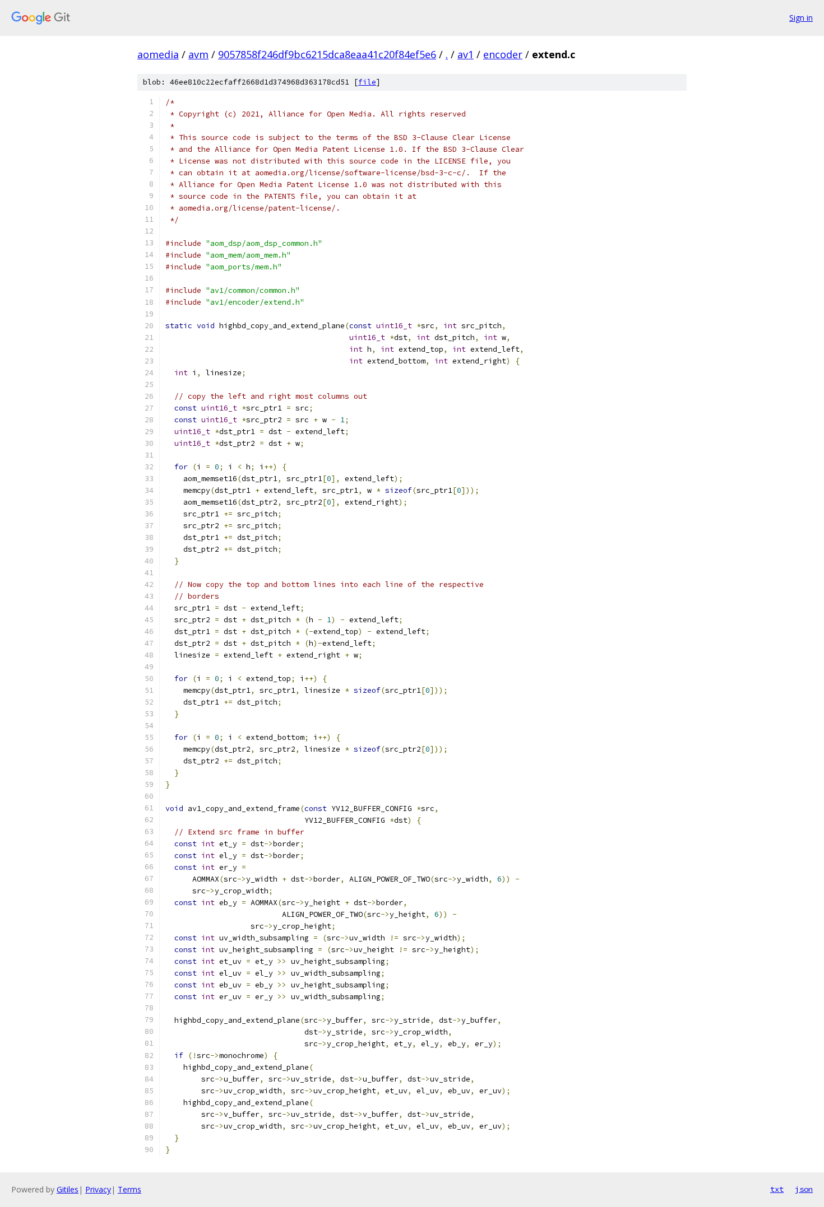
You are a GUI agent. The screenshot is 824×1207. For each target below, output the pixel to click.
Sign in (801, 17)
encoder (502, 54)
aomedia (158, 54)
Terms (129, 1189)
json (804, 1189)
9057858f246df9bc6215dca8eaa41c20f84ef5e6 (327, 54)
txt (777, 1189)
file (367, 82)
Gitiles (67, 1189)
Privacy (98, 1189)
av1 (465, 54)
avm (198, 54)
